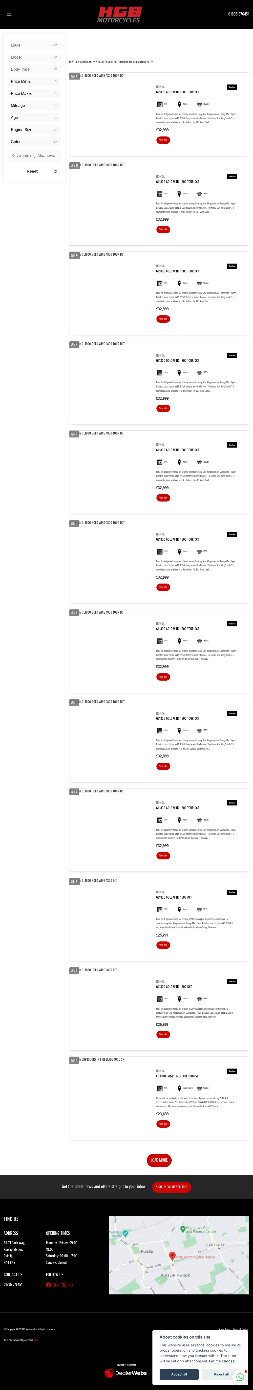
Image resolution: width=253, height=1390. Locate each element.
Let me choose (222, 1361)
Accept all (179, 1374)
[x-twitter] (65, 1286)
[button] (240, 1377)
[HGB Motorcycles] (119, 14)
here (36, 1340)
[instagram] (57, 1286)
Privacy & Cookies (241, 1329)
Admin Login (224, 1329)
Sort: (77, 37)
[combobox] (34, 45)
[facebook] (50, 1286)
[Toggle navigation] (9, 14)
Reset (32, 171)
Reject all (221, 1374)
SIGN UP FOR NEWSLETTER (172, 1187)
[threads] (73, 1286)
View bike (163, 140)
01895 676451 (238, 14)
